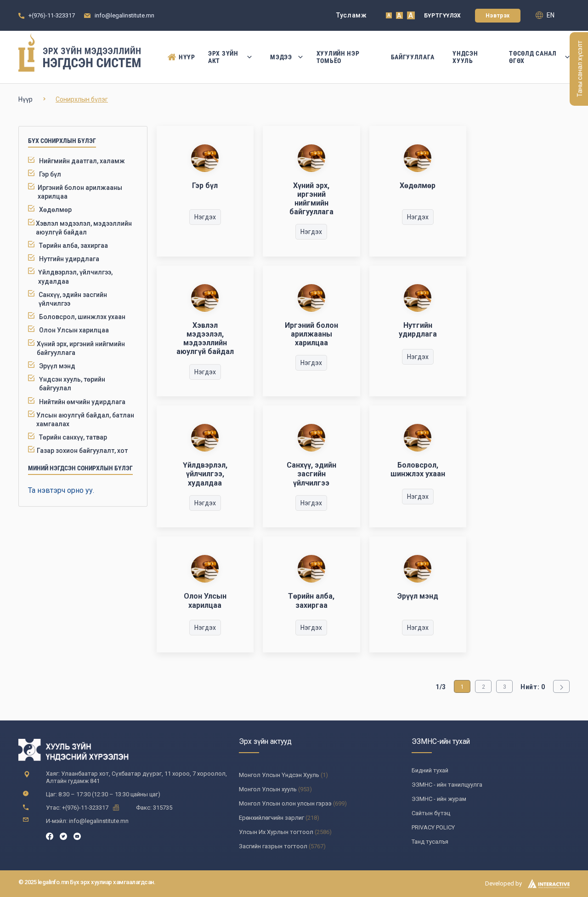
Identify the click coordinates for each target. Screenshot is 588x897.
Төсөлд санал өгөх (532, 57)
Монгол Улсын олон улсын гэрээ (285, 803)
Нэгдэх (205, 217)
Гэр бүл (50, 174)
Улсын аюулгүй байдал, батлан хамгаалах (85, 419)
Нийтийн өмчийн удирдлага (82, 402)
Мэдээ (281, 57)
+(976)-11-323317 (51, 15)
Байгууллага (413, 57)
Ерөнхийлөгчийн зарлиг (271, 817)
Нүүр (184, 57)
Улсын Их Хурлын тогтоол (276, 831)
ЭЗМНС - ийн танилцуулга (447, 784)
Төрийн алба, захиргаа (73, 245)
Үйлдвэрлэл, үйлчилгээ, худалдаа (75, 277)
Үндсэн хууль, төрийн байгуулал (72, 384)
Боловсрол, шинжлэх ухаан (82, 316)
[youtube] (77, 835)
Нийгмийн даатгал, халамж (82, 161)
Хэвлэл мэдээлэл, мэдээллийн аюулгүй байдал (84, 228)
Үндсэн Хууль (465, 57)
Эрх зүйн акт (223, 57)
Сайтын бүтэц (431, 813)
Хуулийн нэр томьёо (338, 57)
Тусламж (351, 15)
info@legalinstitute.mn (124, 15)
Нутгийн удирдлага (69, 259)
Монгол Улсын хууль (268, 789)
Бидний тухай (430, 770)
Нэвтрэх (498, 15)
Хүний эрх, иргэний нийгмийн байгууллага (81, 348)
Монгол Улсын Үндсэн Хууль (279, 774)
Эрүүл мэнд (57, 366)
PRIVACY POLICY (433, 827)
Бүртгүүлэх (442, 15)
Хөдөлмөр (55, 209)
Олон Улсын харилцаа (74, 330)
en (549, 15)
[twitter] (63, 835)
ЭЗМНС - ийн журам (439, 798)
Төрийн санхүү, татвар (73, 437)
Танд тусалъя (430, 841)
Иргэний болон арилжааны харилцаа (80, 192)
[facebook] (49, 835)
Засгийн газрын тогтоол (273, 846)
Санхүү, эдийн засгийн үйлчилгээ (73, 299)
